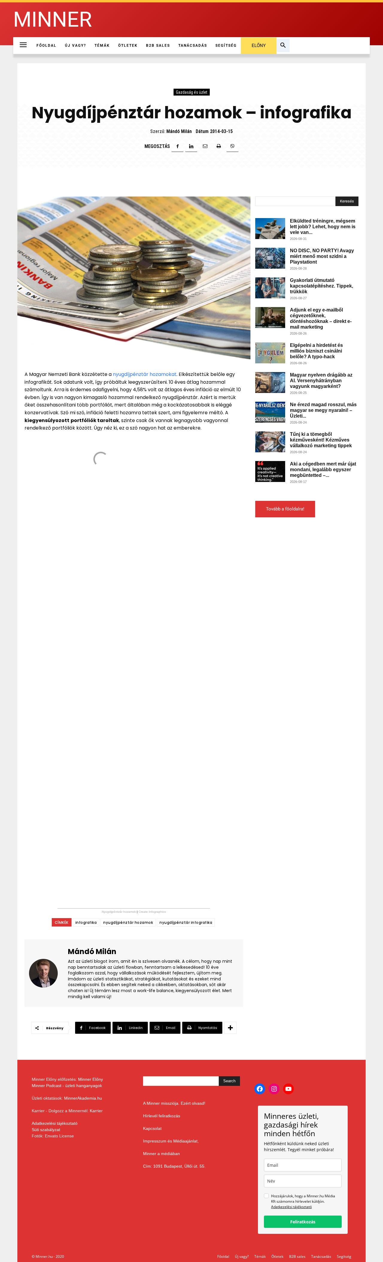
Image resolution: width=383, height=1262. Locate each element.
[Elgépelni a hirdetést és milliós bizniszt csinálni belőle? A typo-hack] (270, 352)
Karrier (96, 1110)
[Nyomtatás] (219, 146)
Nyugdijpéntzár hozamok (119, 911)
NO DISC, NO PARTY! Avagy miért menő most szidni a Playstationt (322, 256)
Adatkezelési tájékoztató (54, 1123)
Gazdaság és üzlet (191, 92)
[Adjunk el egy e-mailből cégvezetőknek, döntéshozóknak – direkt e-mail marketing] (270, 317)
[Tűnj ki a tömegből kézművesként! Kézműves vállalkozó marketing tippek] (270, 441)
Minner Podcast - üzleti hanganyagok (67, 1085)
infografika (86, 922)
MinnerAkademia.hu (83, 1098)
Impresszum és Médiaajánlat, (171, 1141)
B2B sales (297, 1256)
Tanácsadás (321, 1256)
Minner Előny (90, 1079)
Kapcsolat (152, 1128)
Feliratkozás (302, 1222)
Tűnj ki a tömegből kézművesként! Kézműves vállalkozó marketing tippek (321, 440)
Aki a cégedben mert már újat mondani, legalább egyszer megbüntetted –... (323, 469)
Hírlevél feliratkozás (161, 1115)
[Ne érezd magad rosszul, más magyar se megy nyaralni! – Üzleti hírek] (270, 412)
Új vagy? (242, 1256)
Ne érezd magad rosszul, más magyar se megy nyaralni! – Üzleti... (323, 410)
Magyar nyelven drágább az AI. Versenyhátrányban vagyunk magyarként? (321, 380)
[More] (230, 1028)
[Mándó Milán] (47, 973)
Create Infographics (152, 911)
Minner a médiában (161, 1153)
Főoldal (223, 1256)
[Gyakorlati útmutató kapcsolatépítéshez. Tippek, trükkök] (270, 287)
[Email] (205, 146)
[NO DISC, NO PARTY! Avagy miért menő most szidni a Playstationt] (270, 258)
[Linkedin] (191, 146)
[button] (283, 45)
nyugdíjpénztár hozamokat (145, 374)
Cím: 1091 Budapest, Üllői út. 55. (174, 1166)
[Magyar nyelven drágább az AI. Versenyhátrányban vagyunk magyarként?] (270, 382)
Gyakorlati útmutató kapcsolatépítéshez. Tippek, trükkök (321, 286)
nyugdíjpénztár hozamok (128, 922)
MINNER (52, 19)
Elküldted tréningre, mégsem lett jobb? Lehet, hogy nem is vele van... (322, 226)
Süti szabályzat (46, 1129)
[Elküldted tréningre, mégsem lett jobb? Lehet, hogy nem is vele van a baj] (270, 228)
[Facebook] (177, 146)
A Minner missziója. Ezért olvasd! (174, 1103)
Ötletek (277, 1256)
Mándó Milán (179, 131)
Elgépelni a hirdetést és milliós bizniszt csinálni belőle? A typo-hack (316, 351)
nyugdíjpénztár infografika (185, 922)
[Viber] (232, 146)
